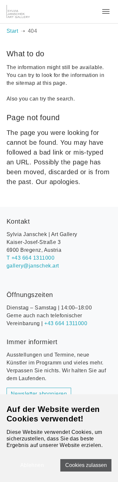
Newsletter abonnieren (39, 394)
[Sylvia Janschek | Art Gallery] (18, 11)
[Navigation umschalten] (105, 11)
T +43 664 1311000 (30, 258)
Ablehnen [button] (32, 465)
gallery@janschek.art (33, 266)
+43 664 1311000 (65, 323)
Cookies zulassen (86, 465)
